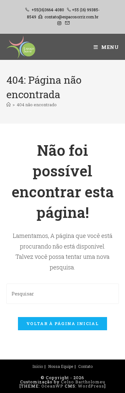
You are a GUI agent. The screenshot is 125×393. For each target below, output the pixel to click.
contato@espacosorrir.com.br (71, 16)
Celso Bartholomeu (83, 382)
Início (37, 366)
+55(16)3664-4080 (47, 9)
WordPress (91, 386)
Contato (85, 366)
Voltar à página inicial (62, 323)
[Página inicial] (8, 105)
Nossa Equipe (60, 366)
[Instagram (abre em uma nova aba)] (59, 23)
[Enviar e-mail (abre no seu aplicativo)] (66, 23)
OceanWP (52, 386)
